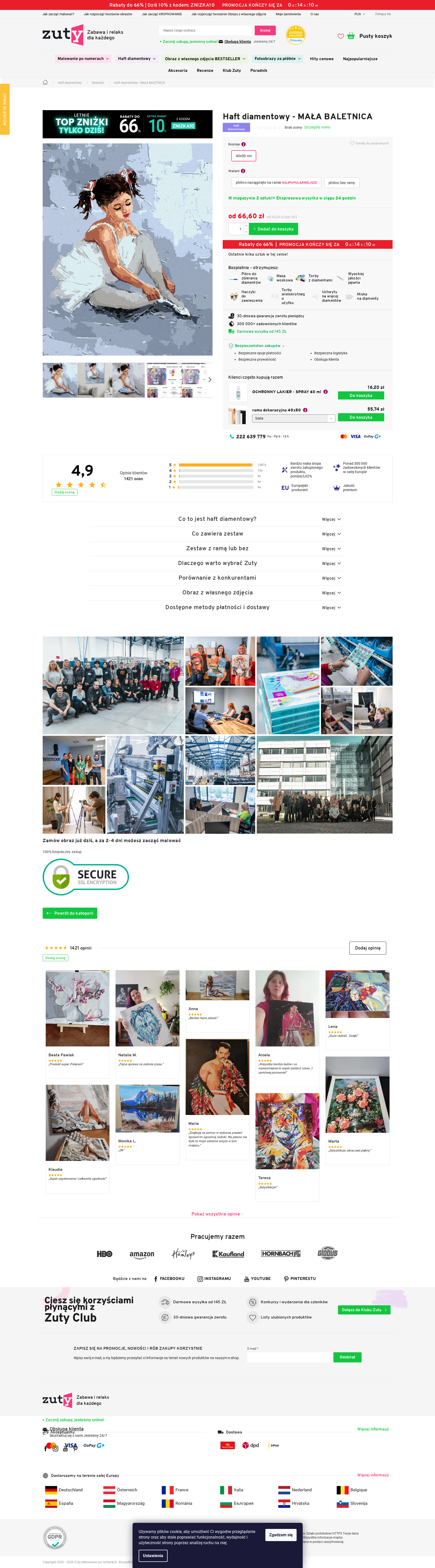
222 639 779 (251, 436)
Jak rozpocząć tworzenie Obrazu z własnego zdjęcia (228, 14)
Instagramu (217, 1278)
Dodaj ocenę (65, 492)
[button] (367, 948)
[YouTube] (65, 1449)
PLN (358, 14)
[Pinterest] (75, 1449)
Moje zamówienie (288, 14)
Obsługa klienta (237, 41)
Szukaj (265, 30)
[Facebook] (46, 1449)
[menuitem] (83, 59)
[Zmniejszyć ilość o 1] (246, 232)
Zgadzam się (281, 1534)
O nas (315, 14)
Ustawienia (153, 1555)
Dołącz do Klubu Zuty (362, 1309)
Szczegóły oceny (317, 127)
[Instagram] (55, 1449)
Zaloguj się (347, 1357)
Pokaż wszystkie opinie (215, 1214)
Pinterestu (303, 1278)
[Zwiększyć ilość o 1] (246, 226)
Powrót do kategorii (73, 913)
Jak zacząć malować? (58, 14)
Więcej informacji (373, 1429)
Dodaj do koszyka (273, 229)
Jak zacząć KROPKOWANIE (162, 14)
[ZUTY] (76, 1400)
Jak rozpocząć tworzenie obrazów (108, 14)
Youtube (261, 1278)
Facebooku (172, 1278)
